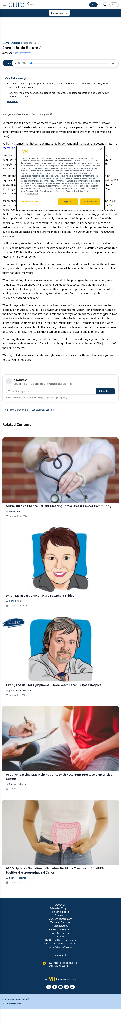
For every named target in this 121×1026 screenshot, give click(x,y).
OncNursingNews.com (60, 929)
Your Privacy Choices (60, 947)
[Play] (15, 63)
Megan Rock (15, 511)
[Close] (100, 149)
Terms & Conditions (61, 933)
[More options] (116, 63)
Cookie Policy (32, 193)
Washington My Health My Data (60, 943)
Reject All (68, 201)
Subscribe (104, 391)
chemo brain (10, 148)
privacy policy (61, 397)
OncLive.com (60, 925)
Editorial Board (60, 911)
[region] (60, 178)
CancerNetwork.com (60, 918)
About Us (60, 904)
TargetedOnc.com (60, 922)
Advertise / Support (60, 908)
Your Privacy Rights (29, 201)
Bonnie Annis (15, 600)
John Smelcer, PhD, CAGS (21, 690)
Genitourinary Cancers (42, 409)
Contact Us (60, 915)
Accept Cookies (90, 201)
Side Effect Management (16, 409)
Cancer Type (57, 13)
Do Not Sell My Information (60, 940)
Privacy (60, 936)
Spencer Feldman (18, 784)
